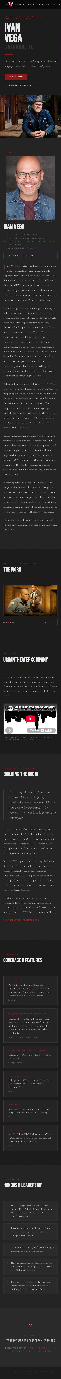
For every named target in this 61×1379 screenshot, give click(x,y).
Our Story (43, 5)
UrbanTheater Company (43, 1348)
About (22, 5)
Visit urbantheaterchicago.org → (22, 920)
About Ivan (16, 77)
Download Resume (20, 85)
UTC (53, 5)
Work (31, 5)
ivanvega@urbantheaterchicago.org (30, 1341)
